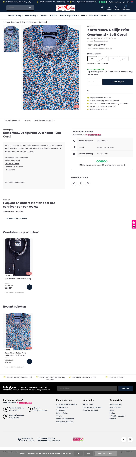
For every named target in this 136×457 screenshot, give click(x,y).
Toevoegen (119, 82)
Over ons (123, 15)
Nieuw (43, 15)
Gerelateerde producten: (44, 121)
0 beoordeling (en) (101, 41)
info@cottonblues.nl (105, 147)
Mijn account (88, 404)
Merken (113, 15)
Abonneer (125, 388)
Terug (8, 22)
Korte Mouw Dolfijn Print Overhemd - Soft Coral (29, 22)
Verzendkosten (105, 48)
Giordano (91, 26)
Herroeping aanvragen (92, 407)
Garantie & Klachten (64, 422)
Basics (52, 15)
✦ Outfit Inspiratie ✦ (68, 15)
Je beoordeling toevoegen (17, 218)
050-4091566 (102, 141)
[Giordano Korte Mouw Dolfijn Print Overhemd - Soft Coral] (18, 331)
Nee (88, 453)
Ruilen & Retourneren (65, 419)
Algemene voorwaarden (66, 404)
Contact (59, 416)
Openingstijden (94, 135)
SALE (83, 15)
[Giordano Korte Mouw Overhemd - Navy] (18, 257)
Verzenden (60, 410)
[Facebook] (123, 439)
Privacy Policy (62, 413)
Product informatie (13, 121)
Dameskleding (14, 15)
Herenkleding (30, 15)
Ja (78, 453)
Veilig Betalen (62, 407)
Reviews (27, 121)
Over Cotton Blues (90, 410)
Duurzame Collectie (97, 15)
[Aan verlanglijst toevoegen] (88, 91)
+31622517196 (102, 154)
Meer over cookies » (105, 453)
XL (113, 58)
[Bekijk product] (29, 287)
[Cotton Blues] (65, 8)
